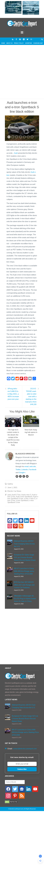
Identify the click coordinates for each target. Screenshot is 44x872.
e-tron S (32, 498)
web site (32, 466)
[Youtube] (31, 39)
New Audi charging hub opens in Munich (31, 432)
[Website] (17, 476)
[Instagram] (20, 39)
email (26, 466)
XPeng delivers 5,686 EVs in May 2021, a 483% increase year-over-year (13, 394)
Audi (16, 153)
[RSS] (12, 39)
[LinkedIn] (24, 39)
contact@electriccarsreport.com (25, 749)
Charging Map (38, 43)
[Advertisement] (22, 74)
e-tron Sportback (22, 500)
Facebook (32, 469)
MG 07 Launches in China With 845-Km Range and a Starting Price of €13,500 (24, 571)
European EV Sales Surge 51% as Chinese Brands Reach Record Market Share (25, 557)
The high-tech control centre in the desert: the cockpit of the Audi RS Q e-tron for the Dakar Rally (13, 437)
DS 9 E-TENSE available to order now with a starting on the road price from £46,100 (30, 396)
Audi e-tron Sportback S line (23, 497)
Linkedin (24, 469)
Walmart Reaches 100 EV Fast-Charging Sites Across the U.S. (24, 543)
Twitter (18, 469)
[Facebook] (16, 39)
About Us (9, 43)
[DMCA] (11, 803)
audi (9, 495)
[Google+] (23, 476)
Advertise (28, 43)
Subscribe (22, 769)
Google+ (22, 472)
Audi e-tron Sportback (24, 497)
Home (3, 43)
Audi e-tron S (26, 495)
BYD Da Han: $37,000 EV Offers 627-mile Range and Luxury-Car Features (24, 584)
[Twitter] (27, 39)
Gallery (10, 484)
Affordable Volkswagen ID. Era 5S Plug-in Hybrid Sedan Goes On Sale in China (25, 598)
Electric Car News (14, 491)
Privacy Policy (19, 43)
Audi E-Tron (16, 495)
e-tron (26, 498)
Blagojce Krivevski (25, 454)
